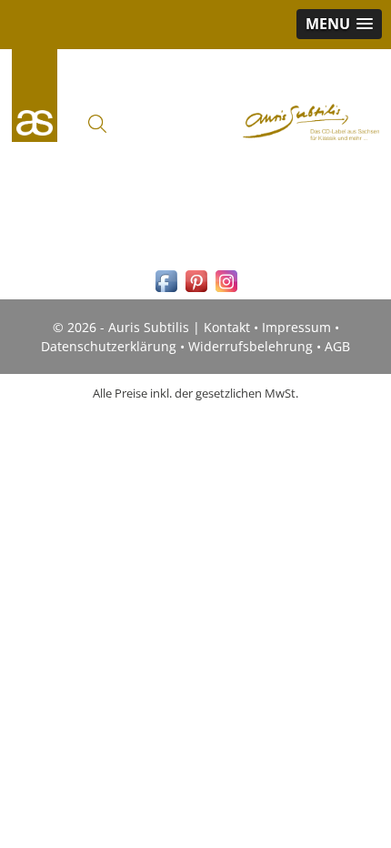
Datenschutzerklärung (108, 346)
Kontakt (227, 327)
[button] (339, 24)
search (97, 124)
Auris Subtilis (34, 95)
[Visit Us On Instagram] (226, 290)
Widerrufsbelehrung (250, 346)
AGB (337, 346)
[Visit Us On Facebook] (166, 290)
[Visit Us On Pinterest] (196, 290)
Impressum (296, 327)
